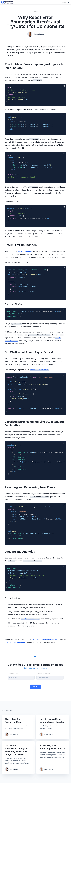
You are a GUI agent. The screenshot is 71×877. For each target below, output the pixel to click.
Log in (64, 2)
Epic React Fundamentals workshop (46, 639)
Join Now (35, 687)
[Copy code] (64, 86)
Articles (36, 11)
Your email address (43, 674)
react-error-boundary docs (15, 642)
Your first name (13, 674)
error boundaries (25, 251)
